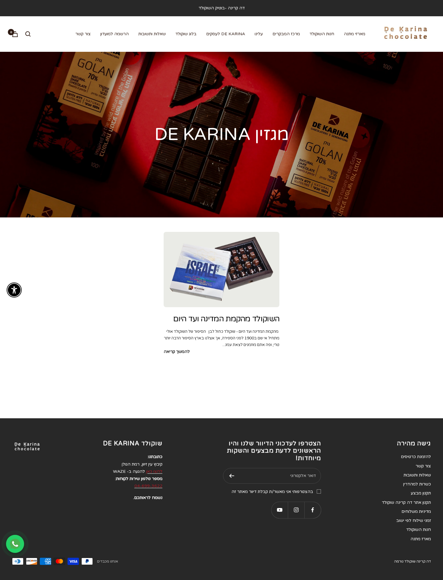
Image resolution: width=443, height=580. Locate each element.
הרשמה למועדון (114, 33)
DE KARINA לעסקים (225, 33)
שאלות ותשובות (152, 33)
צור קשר (83, 33)
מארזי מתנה (354, 33)
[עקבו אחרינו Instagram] (296, 510)
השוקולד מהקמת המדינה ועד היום (226, 318)
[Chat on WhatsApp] (15, 544)
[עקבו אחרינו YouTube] (279, 510)
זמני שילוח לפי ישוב (413, 520)
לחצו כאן (154, 471)
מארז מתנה (420, 538)
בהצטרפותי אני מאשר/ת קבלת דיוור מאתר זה (272, 491)
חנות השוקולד (321, 33)
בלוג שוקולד (185, 33)
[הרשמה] (231, 476)
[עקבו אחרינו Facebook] (312, 510)
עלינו (259, 33)
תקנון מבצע (421, 493)
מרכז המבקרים (286, 33)
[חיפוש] (28, 34)
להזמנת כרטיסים (416, 456)
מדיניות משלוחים (416, 511)
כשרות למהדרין (417, 484)
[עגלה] (15, 34)
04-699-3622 (148, 485)
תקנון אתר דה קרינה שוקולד (406, 502)
